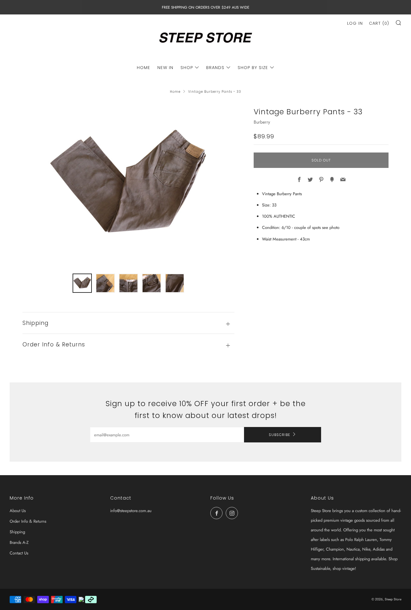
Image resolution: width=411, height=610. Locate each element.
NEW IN (165, 68)
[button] (82, 283)
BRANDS (215, 68)
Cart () (379, 23)
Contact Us (19, 553)
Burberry (262, 122)
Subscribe (279, 434)
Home (175, 92)
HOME (143, 68)
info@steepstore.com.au (131, 511)
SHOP (186, 68)
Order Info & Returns (28, 521)
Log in (355, 23)
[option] (128, 186)
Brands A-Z (19, 542)
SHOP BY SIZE (253, 68)
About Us (18, 511)
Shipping (17, 532)
